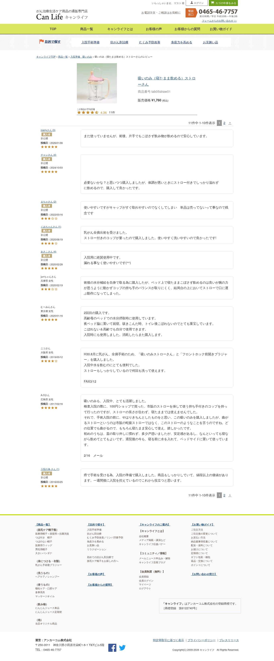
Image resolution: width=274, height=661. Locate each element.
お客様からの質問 (187, 28)
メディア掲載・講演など (152, 540)
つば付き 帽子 (43, 537)
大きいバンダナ (43, 553)
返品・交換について (202, 561)
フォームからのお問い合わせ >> (219, 20)
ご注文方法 (197, 529)
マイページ (145, 584)
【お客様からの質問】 (100, 585)
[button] (230, 123)
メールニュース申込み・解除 (154, 558)
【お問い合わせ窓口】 (204, 574)
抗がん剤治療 (119, 42)
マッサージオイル (45, 596)
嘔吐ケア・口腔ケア (46, 588)
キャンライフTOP (46, 56)
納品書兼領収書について (204, 541)
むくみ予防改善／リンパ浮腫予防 (105, 537)
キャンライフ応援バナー (152, 544)
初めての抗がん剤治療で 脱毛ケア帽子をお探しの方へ (102, 559)
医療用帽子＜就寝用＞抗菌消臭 (52, 533)
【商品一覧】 (43, 524)
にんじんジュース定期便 (48, 612)
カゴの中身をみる (225, 3)
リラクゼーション (96, 549)
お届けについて (199, 549)
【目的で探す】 (96, 524)
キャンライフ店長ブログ (152, 562)
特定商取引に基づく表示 (168, 640)
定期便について (199, 553)
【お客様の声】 (96, 574)
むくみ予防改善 (149, 42)
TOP (53, 28)
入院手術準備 (90, 42)
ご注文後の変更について (204, 533)
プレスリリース (229, 640)
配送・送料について (202, 545)
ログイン (199, 2)
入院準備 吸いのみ (81, 56)
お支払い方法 (198, 537)
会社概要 (144, 536)
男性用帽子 (41, 549)
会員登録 (144, 576)
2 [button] (224, 122)
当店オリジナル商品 (46, 623)
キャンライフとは (120, 28)
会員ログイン (146, 580)
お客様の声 (154, 28)
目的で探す (53, 41)
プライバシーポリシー (202, 640)
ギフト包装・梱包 (200, 557)
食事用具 (40, 592)
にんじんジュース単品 (47, 608)
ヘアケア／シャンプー (47, 576)
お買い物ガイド (221, 28)
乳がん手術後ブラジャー (48, 565)
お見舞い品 (210, 42)
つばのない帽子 (43, 541)
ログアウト (145, 588)
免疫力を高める (181, 42)
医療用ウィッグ (43, 545)
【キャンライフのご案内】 (154, 524)
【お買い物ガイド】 (202, 524)
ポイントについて (200, 565)
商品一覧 (86, 28)
